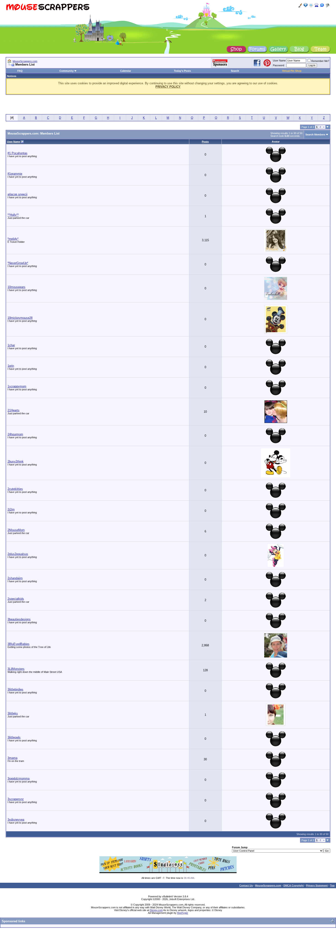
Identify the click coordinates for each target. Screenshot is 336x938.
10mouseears (16, 287)
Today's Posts (182, 70)
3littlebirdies (15, 689)
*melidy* (13, 238)
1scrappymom (17, 386)
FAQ (20, 70)
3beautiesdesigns (19, 619)
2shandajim (15, 578)
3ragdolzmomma (18, 778)
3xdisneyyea (16, 819)
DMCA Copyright (293, 885)
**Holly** (13, 215)
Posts (205, 141)
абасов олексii (17, 194)
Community (66, 70)
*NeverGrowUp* (18, 263)
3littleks (13, 713)
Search (235, 70)
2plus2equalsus (18, 554)
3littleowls (14, 737)
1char (11, 345)
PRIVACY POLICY (168, 86)
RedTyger (182, 913)
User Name (279, 60)
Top (332, 885)
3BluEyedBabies (18, 644)
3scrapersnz (16, 799)
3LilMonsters (16, 669)
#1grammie (15, 173)
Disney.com (156, 910)
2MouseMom (16, 530)
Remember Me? (320, 61)
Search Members (315, 134)
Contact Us (246, 885)
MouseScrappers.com (25, 61)
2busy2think (16, 461)
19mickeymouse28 (20, 318)
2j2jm (11, 509)
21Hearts (13, 410)
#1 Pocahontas (17, 153)
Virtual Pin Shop (291, 70)
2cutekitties (15, 489)
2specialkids (16, 598)
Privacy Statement (317, 885)
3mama (12, 758)
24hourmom (15, 434)
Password (278, 65)
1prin (11, 365)
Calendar (125, 70)
